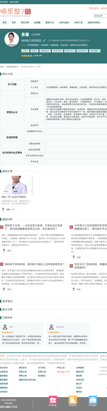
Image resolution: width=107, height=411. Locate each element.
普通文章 (23, 372)
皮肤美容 (4, 372)
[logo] (15, 12)
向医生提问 (64, 22)
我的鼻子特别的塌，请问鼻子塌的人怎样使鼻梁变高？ (35, 264)
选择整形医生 (12, 67)
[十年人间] (51, 327)
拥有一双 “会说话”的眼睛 (14, 197)
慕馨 (8, 209)
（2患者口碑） (37, 56)
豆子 (11, 327)
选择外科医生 (94, 22)
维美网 (79, 376)
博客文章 (23, 376)
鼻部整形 (4, 380)
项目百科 (25, 22)
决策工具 (78, 22)
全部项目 (4, 392)
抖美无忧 (80, 380)
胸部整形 (4, 388)
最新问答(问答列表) (27, 380)
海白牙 (79, 384)
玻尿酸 (37, 22)
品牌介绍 (42, 372)
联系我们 (42, 376)
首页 (5, 22)
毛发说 (79, 388)
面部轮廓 (4, 384)
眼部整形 (4, 376)
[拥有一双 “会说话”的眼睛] (16, 185)
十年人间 (60, 327)
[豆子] (5, 327)
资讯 (14, 22)
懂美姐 (79, 392)
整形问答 (80, 372)
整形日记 (50, 22)
